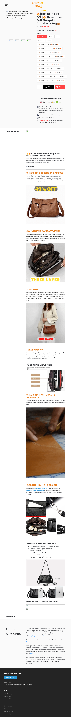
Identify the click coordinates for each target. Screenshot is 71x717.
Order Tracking (8, 694)
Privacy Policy (7, 714)
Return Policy (7, 696)
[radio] (42, 36)
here (27, 642)
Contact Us (10, 677)
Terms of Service (8, 711)
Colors (39, 33)
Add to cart (49, 87)
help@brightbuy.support (36, 636)
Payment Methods (9, 699)
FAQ (5, 709)
